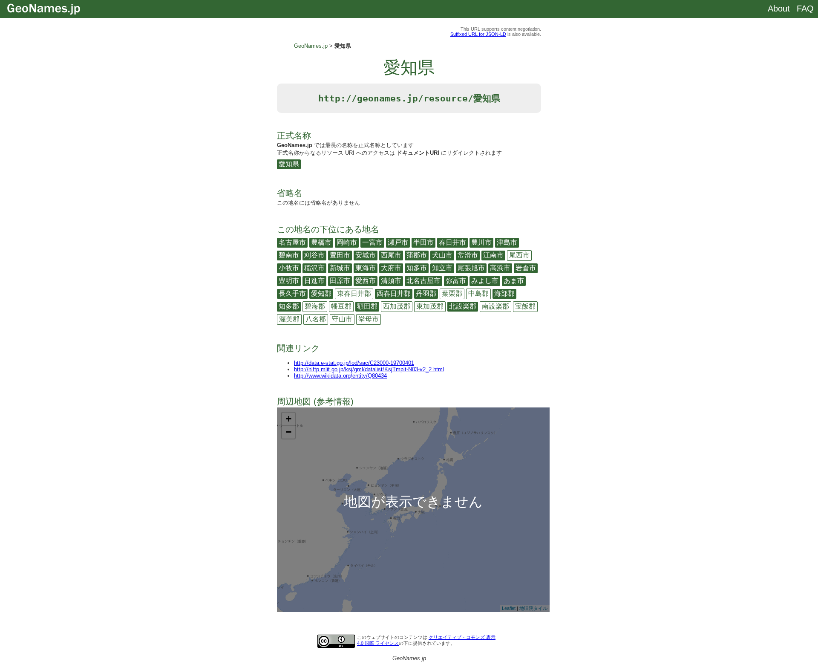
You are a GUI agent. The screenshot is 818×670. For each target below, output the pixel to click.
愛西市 (365, 280)
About (779, 8)
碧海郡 (315, 306)
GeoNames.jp (311, 46)
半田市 (423, 242)
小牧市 (289, 267)
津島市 (507, 242)
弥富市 (456, 280)
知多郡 (289, 306)
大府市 (391, 267)
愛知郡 (321, 293)
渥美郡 (289, 319)
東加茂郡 (430, 306)
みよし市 (484, 280)
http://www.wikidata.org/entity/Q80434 (340, 376)
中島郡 (478, 293)
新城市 (340, 267)
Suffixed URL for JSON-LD (478, 34)
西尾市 (391, 255)
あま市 (514, 280)
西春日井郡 (394, 293)
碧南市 (289, 255)
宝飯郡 (525, 306)
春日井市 (452, 242)
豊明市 (289, 280)
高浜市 (500, 267)
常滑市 (468, 255)
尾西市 (519, 255)
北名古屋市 (423, 280)
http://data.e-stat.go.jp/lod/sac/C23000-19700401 (354, 363)
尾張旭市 (471, 267)
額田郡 (367, 306)
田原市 (340, 280)
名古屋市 (292, 242)
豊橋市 (321, 242)
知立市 (442, 267)
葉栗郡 (452, 293)
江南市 (493, 255)
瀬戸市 (398, 242)
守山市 (342, 319)
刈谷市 (314, 255)
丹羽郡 (426, 293)
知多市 (416, 267)
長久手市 (292, 293)
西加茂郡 (396, 306)
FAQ (805, 8)
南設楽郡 (495, 306)
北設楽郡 (462, 306)
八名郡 (315, 319)
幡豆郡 (341, 306)
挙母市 (368, 319)
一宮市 (372, 242)
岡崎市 (347, 242)
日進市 (314, 280)
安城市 (365, 255)
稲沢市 (314, 267)
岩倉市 (526, 267)
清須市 (391, 280)
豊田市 (340, 255)
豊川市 (481, 242)
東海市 (365, 267)
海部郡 (504, 293)
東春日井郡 (354, 293)
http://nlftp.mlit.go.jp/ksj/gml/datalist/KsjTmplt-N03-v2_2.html (369, 369)
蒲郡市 (416, 255)
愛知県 (289, 164)
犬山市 (442, 255)
